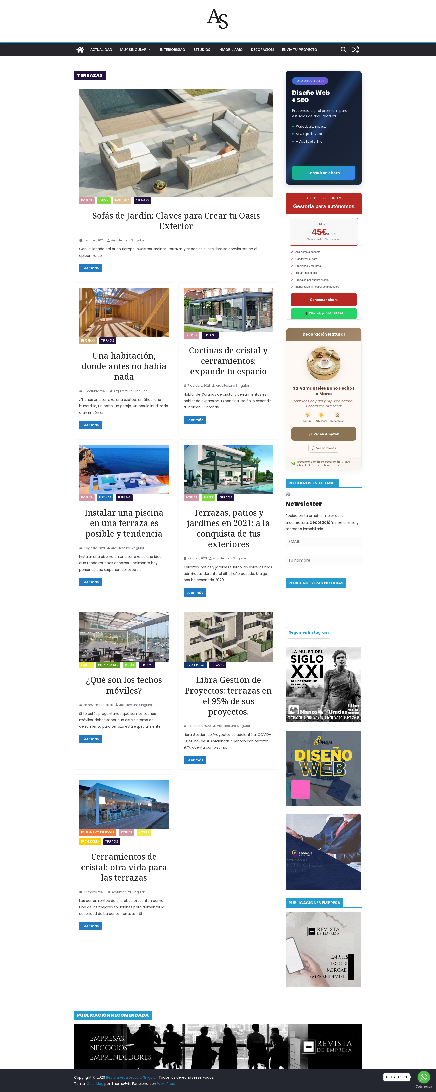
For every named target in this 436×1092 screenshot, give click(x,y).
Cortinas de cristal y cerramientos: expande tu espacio (228, 361)
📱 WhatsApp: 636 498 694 (324, 313)
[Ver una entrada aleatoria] (356, 49)
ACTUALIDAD (101, 49)
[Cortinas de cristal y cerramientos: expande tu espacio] (228, 310)
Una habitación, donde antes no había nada (124, 366)
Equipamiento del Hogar (97, 832)
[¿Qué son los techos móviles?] (124, 637)
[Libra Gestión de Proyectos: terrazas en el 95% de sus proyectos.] (228, 637)
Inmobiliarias (195, 665)
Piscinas (105, 497)
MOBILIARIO (122, 200)
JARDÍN (103, 200)
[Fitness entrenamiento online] (323, 649)
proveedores (90, 842)
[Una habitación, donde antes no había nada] (124, 312)
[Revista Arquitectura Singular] (80, 49)
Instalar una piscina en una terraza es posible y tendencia (124, 523)
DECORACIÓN (262, 49)
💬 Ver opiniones (324, 448)
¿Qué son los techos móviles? (124, 685)
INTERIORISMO (172, 49)
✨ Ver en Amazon (323, 434)
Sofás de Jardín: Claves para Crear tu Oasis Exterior (176, 221)
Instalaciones (108, 665)
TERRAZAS (142, 200)
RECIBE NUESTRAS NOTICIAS (315, 583)
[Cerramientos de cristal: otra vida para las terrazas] (124, 804)
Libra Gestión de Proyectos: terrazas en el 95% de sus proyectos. (228, 695)
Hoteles (86, 665)
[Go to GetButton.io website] (424, 1086)
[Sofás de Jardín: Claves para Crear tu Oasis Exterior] (176, 143)
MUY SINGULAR (133, 49)
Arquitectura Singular (127, 240)
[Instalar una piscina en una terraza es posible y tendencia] (124, 469)
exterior (87, 200)
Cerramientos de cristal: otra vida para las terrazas (124, 867)
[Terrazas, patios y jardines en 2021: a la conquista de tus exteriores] (228, 469)
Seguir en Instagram (309, 632)
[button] (149, 49)
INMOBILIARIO (230, 49)
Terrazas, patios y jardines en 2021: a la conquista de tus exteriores (228, 528)
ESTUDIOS (201, 49)
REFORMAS (88, 341)
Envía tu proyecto (299, 49)
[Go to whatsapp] (424, 1077)
